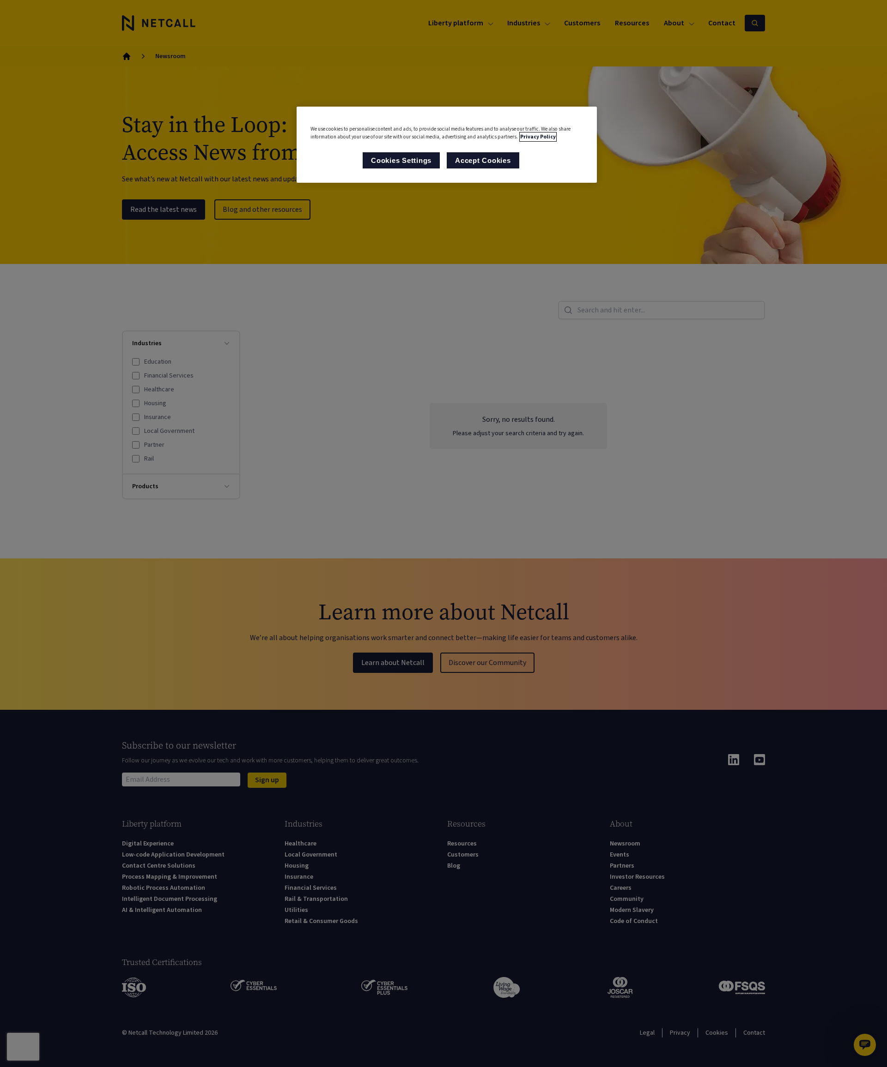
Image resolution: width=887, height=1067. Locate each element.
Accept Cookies (483, 160)
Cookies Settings (401, 160)
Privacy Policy (538, 137)
